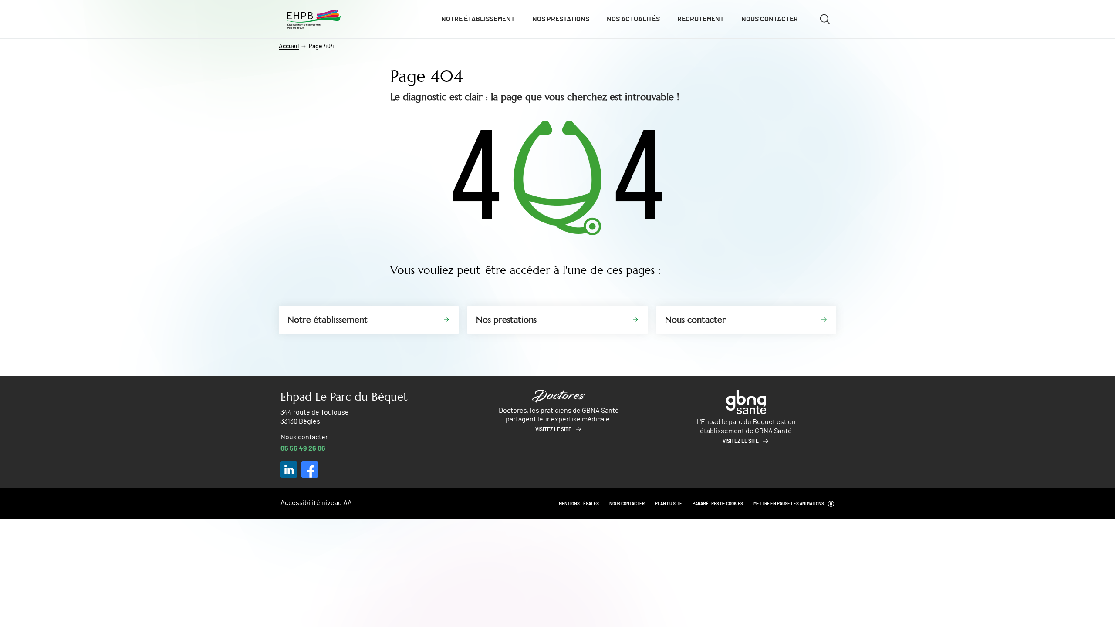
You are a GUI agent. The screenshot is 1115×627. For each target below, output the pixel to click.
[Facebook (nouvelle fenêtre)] (309, 469)
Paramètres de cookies (718, 504)
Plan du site (668, 504)
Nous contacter (769, 19)
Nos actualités (633, 19)
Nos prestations (560, 19)
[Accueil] (314, 19)
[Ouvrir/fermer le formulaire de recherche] (825, 19)
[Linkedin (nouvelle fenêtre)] (288, 469)
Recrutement (700, 19)
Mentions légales (579, 504)
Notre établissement (478, 19)
